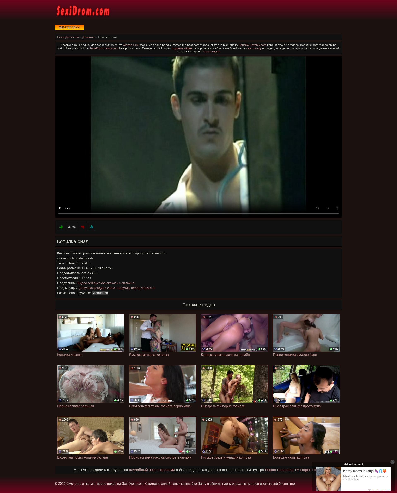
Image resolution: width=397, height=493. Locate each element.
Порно (270, 470)
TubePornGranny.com (104, 48)
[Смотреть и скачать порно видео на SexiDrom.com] (83, 10)
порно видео (211, 51)
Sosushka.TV (288, 470)
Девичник (100, 293)
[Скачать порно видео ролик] (92, 227)
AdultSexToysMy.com (252, 44)
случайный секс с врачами (152, 470)
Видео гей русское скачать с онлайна (105, 283)
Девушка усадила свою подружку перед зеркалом (117, 288)
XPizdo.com (131, 44)
